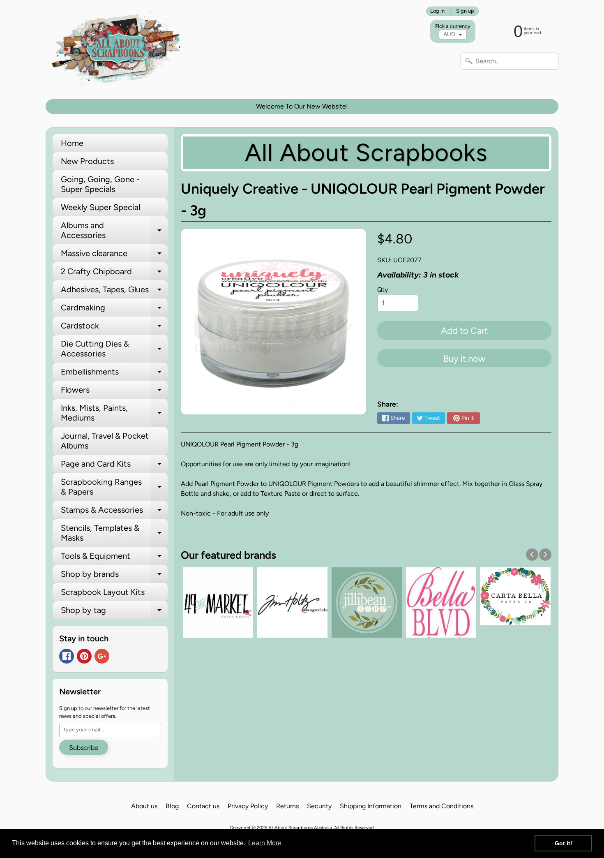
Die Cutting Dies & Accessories (114, 349)
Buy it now (464, 358)
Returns (287, 806)
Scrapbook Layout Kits (103, 592)
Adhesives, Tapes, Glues (114, 291)
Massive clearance (114, 255)
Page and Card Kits (114, 466)
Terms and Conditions (441, 806)
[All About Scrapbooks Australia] (118, 50)
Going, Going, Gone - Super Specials (100, 184)
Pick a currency (452, 26)
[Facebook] (66, 656)
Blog (172, 806)
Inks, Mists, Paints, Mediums (114, 413)
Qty (382, 290)
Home (72, 143)
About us (144, 806)
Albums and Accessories (114, 230)
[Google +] (102, 656)
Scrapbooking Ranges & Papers (114, 487)
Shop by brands (114, 576)
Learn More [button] (264, 842)
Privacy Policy (248, 806)
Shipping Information (370, 806)
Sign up (465, 11)
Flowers (114, 392)
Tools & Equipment (114, 558)
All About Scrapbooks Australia (300, 827)
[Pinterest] (84, 656)
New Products (87, 161)
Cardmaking (114, 310)
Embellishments (114, 374)
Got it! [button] (563, 843)
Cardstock (114, 328)
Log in (437, 11)
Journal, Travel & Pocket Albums (105, 441)
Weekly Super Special (100, 207)
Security (319, 806)
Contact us (203, 806)
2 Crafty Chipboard (114, 273)
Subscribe (83, 748)
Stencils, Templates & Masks (114, 533)
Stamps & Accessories (114, 512)
